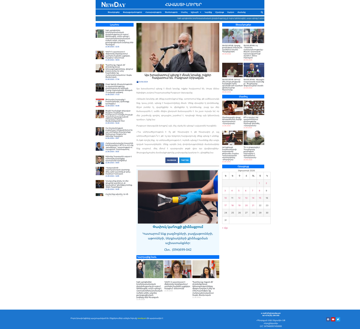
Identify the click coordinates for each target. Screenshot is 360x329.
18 (232, 205)
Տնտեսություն (171, 12)
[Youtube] (333, 319)
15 (260, 198)
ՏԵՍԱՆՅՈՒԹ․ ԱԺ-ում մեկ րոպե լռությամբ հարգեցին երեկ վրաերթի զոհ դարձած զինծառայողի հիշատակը (232, 85)
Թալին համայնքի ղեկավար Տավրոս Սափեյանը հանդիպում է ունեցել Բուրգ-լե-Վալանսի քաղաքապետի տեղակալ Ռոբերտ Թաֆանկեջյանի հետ (119, 116)
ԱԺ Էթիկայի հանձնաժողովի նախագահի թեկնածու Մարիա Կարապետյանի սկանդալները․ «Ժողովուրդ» (230, 153)
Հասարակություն (153, 12)
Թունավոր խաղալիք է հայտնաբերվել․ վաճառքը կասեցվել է (117, 102)
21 (253, 205)
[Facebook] (328, 319)
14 (253, 198)
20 (246, 205)
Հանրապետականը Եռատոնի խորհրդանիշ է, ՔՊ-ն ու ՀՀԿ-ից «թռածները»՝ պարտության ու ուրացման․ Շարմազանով (119, 146)
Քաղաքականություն (132, 12)
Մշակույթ (219, 12)
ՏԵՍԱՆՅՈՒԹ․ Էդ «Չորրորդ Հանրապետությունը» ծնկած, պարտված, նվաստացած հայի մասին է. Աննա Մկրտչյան (253, 52)
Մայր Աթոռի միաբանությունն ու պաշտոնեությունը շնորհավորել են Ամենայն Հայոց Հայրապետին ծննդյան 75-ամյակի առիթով (118, 88)
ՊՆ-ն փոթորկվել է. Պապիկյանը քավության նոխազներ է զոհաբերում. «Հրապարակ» (252, 152)
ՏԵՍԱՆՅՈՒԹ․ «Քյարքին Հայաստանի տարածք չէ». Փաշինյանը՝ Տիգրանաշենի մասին (254, 83)
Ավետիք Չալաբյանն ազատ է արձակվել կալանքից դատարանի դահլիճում (118, 159)
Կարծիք (208, 12)
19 (239, 205)
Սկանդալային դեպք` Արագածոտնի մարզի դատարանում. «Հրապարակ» (232, 120)
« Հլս (225, 227)
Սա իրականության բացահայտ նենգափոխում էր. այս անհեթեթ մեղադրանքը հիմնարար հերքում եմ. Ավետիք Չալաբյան (119, 132)
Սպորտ (230, 12)
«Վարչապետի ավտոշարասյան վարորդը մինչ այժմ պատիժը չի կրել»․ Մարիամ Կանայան (118, 171)
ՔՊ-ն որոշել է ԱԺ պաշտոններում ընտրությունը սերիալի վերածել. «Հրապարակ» (252, 121)
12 (239, 198)
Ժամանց (242, 12)
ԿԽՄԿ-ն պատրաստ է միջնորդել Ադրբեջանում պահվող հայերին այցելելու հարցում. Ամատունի (117, 55)
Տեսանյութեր (114, 12)
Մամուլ (184, 12)
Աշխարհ (195, 12)
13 (246, 198)
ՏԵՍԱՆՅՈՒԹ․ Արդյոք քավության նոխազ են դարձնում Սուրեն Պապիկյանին (232, 49)
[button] (196, 12)
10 (225, 198)
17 (225, 205)
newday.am (141, 318)
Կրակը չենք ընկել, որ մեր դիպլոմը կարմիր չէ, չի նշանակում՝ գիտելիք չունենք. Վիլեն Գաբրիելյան (118, 184)
